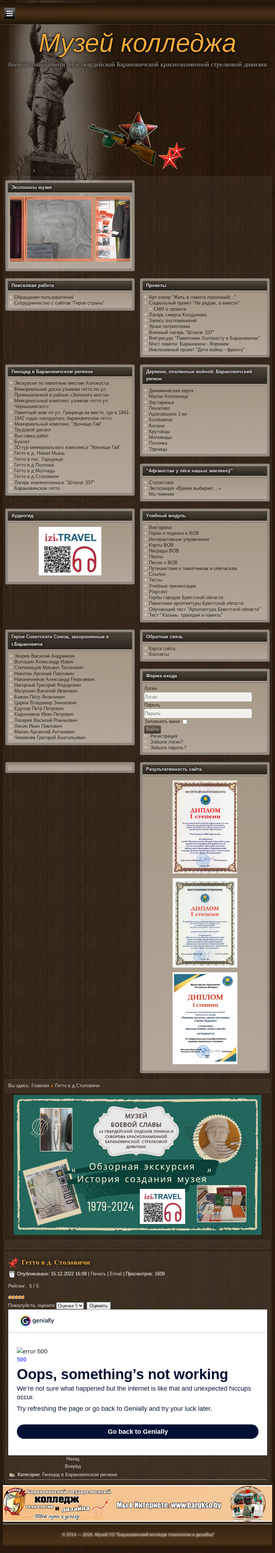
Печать (99, 1273)
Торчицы (158, 449)
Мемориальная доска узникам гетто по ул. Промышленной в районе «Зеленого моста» (61, 392)
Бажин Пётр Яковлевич (39, 697)
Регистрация (163, 736)
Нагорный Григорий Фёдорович (47, 685)
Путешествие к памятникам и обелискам (193, 568)
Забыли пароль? (168, 747)
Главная (40, 1085)
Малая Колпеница (168, 396)
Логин (150, 688)
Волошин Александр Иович (44, 661)
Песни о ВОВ (163, 562)
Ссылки (157, 574)
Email (116, 1273)
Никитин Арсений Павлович (44, 673)
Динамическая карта (172, 390)
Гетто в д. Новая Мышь (39, 453)
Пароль (152, 705)
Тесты (155, 580)
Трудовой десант (32, 429)
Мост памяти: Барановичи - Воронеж (189, 344)
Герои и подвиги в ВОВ (174, 533)
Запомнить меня (162, 721)
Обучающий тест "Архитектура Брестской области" (205, 609)
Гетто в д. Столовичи (55, 1262)
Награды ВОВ (164, 550)
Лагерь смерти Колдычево (178, 314)
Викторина (160, 527)
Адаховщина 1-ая (168, 414)
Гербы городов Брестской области (186, 597)
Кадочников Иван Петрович (44, 714)
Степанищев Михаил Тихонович (48, 667)
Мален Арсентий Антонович (44, 731)
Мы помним (161, 494)
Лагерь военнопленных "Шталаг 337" (54, 482)
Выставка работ (31, 436)
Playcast (158, 591)
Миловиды (160, 437)
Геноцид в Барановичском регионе (79, 1474)
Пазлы (156, 556)
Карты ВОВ (161, 545)
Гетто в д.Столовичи (36, 476)
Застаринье (161, 402)
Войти (152, 729)
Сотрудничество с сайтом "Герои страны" (59, 303)
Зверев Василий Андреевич (44, 656)
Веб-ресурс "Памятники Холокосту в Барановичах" (204, 338)
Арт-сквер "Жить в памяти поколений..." (192, 297)
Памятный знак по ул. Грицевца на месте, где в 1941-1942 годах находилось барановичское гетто (72, 415)
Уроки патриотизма (169, 326)
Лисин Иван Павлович (38, 726)
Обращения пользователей (43, 297)
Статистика (161, 482)
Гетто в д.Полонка (34, 465)
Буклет (22, 441)
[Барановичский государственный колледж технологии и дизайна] (137, 1520)
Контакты (159, 654)
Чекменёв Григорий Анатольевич (50, 737)
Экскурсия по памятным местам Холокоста (61, 383)
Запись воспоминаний (173, 320)
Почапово (159, 408)
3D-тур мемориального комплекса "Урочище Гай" (67, 447)
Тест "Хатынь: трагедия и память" (186, 615)
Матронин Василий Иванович (46, 691)
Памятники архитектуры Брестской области (196, 603)
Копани (156, 425)
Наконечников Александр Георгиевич (54, 679)
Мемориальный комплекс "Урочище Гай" (58, 424)
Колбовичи (160, 419)
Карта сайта (162, 648)
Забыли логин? (166, 742)
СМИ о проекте (170, 309)
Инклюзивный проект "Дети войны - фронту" (197, 349)
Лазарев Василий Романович (45, 720)
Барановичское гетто (37, 488)
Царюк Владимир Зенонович (45, 702)
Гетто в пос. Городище (38, 459)
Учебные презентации (172, 586)
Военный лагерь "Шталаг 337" (181, 332)
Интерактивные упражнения (179, 539)
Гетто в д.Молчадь (34, 470)
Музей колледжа (137, 42)
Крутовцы (159, 431)
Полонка (158, 443)
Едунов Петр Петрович (39, 708)
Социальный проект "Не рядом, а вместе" (194, 303)
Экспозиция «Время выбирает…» (185, 488)
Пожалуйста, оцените (31, 1305)
